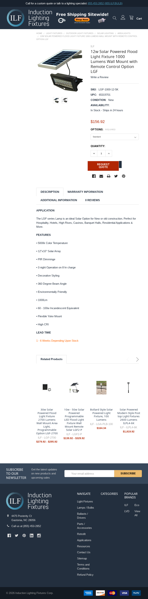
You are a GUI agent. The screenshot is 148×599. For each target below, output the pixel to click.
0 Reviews (92, 200)
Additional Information (58, 200)
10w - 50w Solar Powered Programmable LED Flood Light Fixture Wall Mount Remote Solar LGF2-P (74, 420)
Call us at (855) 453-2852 (26, 526)
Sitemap (82, 558)
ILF (126, 505)
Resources (83, 546)
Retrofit (81, 534)
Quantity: (98, 146)
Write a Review (99, 77)
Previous (129, 359)
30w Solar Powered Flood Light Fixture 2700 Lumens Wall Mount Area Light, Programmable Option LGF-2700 (47, 421)
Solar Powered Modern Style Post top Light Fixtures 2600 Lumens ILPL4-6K (128, 416)
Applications (84, 540)
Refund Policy (85, 574)
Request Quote (103, 166)
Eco (136, 505)
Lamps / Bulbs (85, 507)
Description (50, 191)
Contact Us (83, 552)
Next (137, 359)
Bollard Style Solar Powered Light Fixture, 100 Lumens (101, 414)
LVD (126, 511)
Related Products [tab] (51, 359)
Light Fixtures (85, 501)
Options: (103, 129)
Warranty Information (85, 191)
